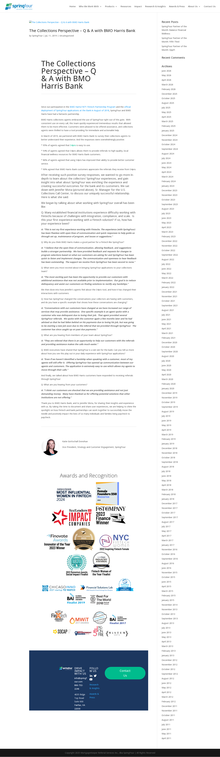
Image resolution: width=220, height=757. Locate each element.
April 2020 (166, 374)
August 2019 (168, 411)
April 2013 (166, 641)
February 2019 (169, 439)
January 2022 (168, 287)
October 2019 (168, 402)
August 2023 (168, 208)
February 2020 (169, 383)
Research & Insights (155, 6)
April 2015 (166, 586)
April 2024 (166, 172)
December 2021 (169, 291)
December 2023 (169, 190)
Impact (138, 6)
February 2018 (169, 494)
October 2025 (168, 98)
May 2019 (166, 425)
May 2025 (166, 112)
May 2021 (166, 323)
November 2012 (169, 664)
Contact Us (210, 6)
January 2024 (168, 185)
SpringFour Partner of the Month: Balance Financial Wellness (174, 30)
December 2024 (169, 135)
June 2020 (166, 365)
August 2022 (168, 259)
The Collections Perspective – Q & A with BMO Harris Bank (82, 30)
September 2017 (170, 517)
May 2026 (166, 75)
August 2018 (168, 466)
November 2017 (169, 508)
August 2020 (168, 356)
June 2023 (166, 218)
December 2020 (169, 342)
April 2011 (166, 738)
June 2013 (166, 632)
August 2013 (168, 623)
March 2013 (167, 646)
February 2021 (169, 337)
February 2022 (169, 282)
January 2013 (168, 655)
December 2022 (169, 241)
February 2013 (169, 650)
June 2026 (166, 70)
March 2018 (167, 489)
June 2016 (166, 568)
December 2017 (169, 503)
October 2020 (168, 346)
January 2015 (168, 600)
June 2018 (166, 475)
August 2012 (168, 678)
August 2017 (168, 522)
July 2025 (166, 107)
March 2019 (167, 434)
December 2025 (169, 93)
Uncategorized (66, 35)
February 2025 (169, 126)
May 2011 (166, 733)
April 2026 (166, 79)
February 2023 (169, 236)
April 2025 (166, 116)
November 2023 (169, 195)
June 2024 (166, 162)
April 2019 (166, 429)
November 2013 (169, 609)
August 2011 (168, 719)
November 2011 (169, 710)
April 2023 (166, 227)
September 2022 (170, 254)
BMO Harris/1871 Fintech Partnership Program (93, 106)
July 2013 (166, 627)
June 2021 (166, 319)
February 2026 (169, 89)
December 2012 (169, 660)
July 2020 (166, 360)
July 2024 (166, 158)
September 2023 (170, 204)
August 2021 (168, 310)
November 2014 (169, 604)
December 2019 (169, 393)
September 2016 (170, 558)
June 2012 (166, 683)
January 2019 (168, 443)
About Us (193, 6)
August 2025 (168, 103)
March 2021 (167, 333)
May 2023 (166, 222)
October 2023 (168, 199)
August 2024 (168, 153)
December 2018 (169, 448)
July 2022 (166, 264)
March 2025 (167, 121)
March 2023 (167, 231)
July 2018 (166, 471)
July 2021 (166, 314)
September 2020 (170, 351)
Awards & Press (177, 6)
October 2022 (168, 250)
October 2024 (168, 144)
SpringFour (37, 35)
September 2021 (170, 305)
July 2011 (166, 724)
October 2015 (168, 577)
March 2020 (167, 379)
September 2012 (170, 673)
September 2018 (170, 462)
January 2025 (168, 130)
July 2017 (166, 526)
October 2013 (168, 614)
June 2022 (166, 268)
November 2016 (169, 549)
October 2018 (168, 457)
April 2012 (166, 692)
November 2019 (169, 397)
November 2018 (169, 452)
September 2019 (170, 406)
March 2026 (167, 84)
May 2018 (166, 480)
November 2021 (169, 296)
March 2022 (167, 277)
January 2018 (168, 498)
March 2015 (167, 591)
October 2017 (168, 512)
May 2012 (166, 687)
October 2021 (168, 300)
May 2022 (166, 273)
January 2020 (168, 388)
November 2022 (169, 245)
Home (72, 6)
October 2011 (168, 715)
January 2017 (168, 545)
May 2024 (166, 167)
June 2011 (166, 729)
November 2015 (169, 572)
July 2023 (166, 213)
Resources (126, 6)
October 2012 (168, 669)
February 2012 (169, 701)
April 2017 (166, 535)
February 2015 (169, 595)
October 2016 (168, 554)
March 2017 (167, 540)
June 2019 (166, 420)
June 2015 (166, 581)
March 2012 (167, 696)
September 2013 (170, 618)
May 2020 (166, 369)
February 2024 (169, 181)
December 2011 (169, 706)
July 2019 (166, 416)
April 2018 (166, 485)
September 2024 (170, 149)
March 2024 (167, 176)
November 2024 (169, 139)
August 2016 (168, 563)
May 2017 (166, 531)
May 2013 (166, 637)
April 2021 (166, 328)
